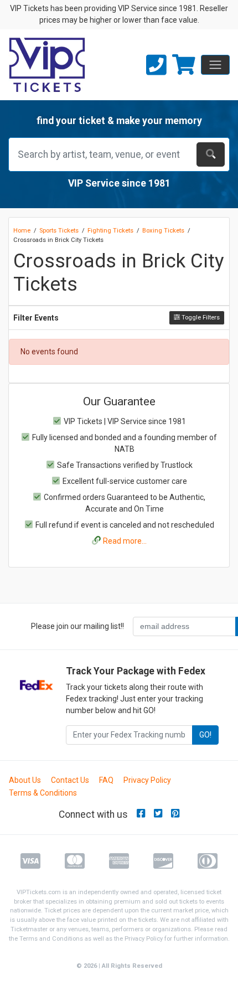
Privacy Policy (147, 780)
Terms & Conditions (43, 792)
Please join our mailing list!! (77, 626)
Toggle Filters (200, 317)
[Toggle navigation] (215, 65)
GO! (205, 734)
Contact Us (70, 780)
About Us (25, 780)
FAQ (106, 780)
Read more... (125, 540)
